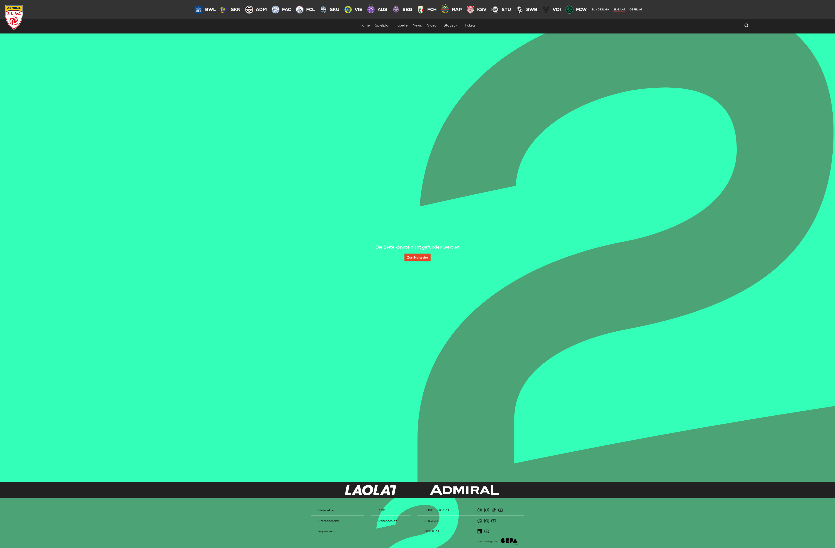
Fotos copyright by (487, 541)
